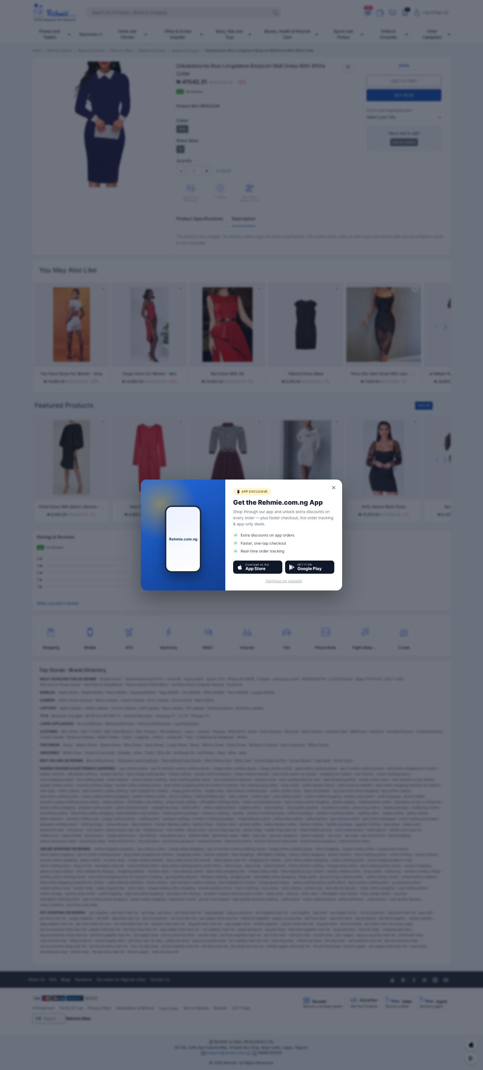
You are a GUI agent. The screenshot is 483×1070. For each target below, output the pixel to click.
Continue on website (284, 581)
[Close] (334, 487)
